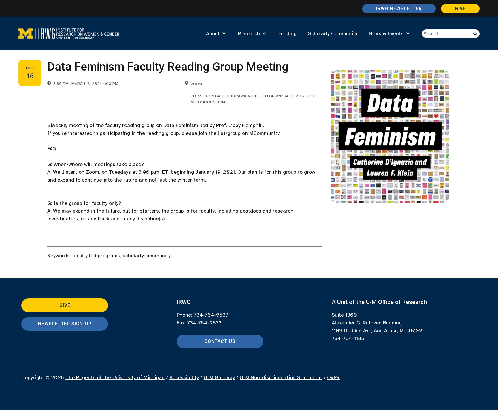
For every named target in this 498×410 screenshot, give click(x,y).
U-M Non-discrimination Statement (281, 377)
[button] (475, 33)
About (213, 33)
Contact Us (219, 341)
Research (249, 33)
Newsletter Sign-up (65, 323)
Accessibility (184, 377)
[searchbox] (451, 33)
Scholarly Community (332, 33)
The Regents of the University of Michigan (115, 377)
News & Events (386, 33)
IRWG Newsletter (399, 8)
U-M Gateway (219, 377)
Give (460, 8)
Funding (287, 33)
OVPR (333, 377)
